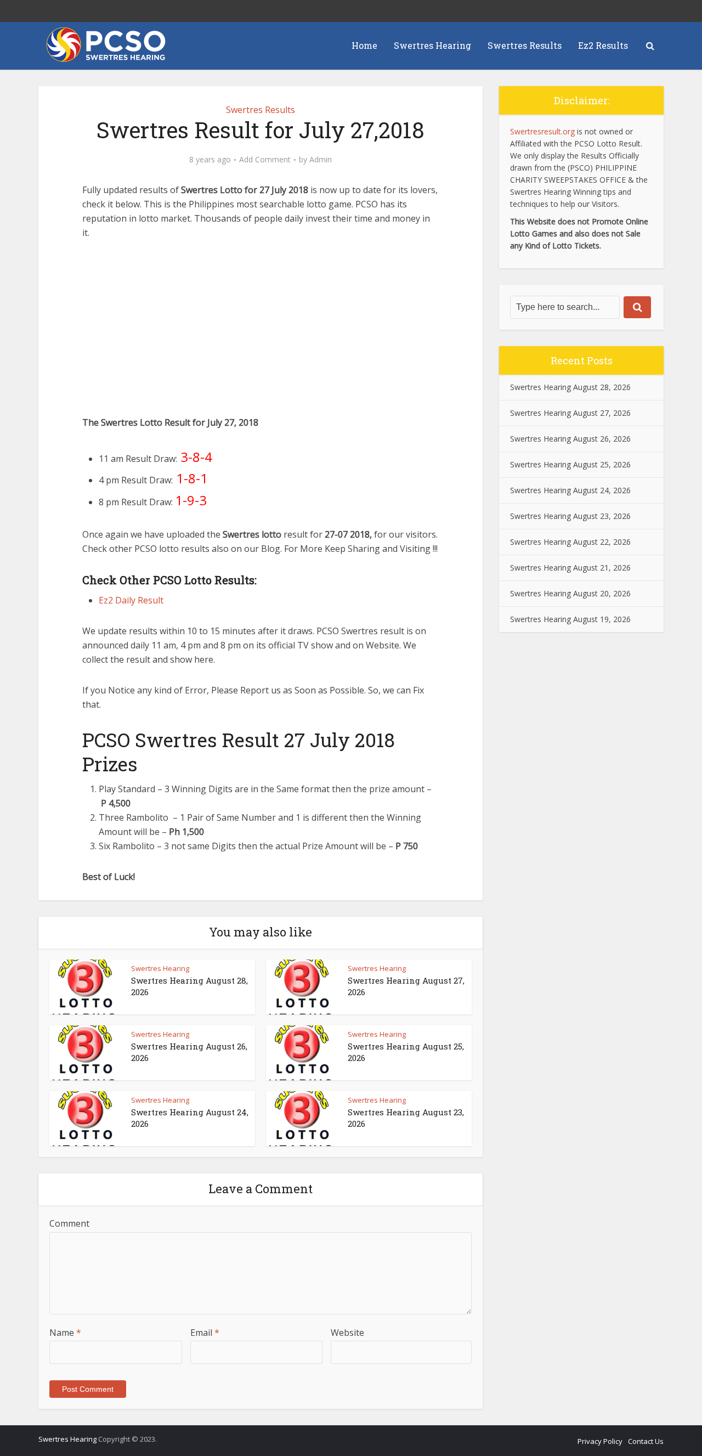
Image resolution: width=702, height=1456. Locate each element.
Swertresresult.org (542, 131)
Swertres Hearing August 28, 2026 (570, 387)
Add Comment (265, 160)
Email (204, 1333)
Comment (69, 1223)
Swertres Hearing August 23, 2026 (570, 516)
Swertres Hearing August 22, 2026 (570, 542)
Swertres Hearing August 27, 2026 (570, 413)
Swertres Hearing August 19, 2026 (570, 619)
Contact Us (646, 1441)
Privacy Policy (600, 1441)
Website (347, 1333)
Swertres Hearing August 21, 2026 (570, 567)
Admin (320, 160)
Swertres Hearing (432, 45)
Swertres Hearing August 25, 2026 (570, 464)
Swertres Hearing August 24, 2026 (570, 490)
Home (364, 45)
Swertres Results (525, 45)
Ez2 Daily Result (131, 600)
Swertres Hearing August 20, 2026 (570, 593)
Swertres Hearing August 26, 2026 (570, 438)
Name (65, 1333)
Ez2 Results (603, 45)
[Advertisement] (260, 333)
